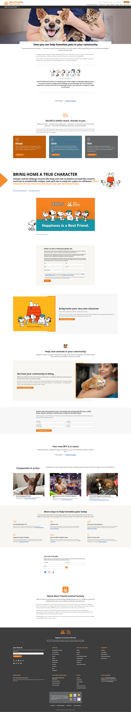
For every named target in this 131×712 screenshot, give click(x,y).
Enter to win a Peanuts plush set (19, 190)
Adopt (121, 4)
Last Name (68, 421)
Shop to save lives (93, 537)
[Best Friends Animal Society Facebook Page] (14, 660)
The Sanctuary (102, 4)
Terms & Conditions (77, 705)
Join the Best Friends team (59, 537)
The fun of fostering (54, 528)
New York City (104, 654)
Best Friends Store (56, 681)
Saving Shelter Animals (92, 4)
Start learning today (24, 541)
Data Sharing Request (60, 705)
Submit (66, 567)
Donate (126, 2)
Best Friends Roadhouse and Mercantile (58, 678)
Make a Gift (55, 154)
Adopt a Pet (19, 154)
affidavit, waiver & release (68, 275)
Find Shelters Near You (43, 430)
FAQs (78, 683)
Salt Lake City (104, 658)
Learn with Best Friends (21, 537)
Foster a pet (54, 524)
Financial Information (81, 688)
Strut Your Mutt (55, 685)
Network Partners (56, 683)
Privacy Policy (69, 705)
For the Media (80, 681)
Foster (78, 654)
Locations (110, 2)
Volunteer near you (20, 524)
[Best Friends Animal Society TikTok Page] (16, 663)
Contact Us (53, 705)
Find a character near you (34, 190)
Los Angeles (103, 652)
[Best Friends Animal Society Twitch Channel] (19, 663)
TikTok (53, 572)
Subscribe (16, 656)
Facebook (45, 572)
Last (66, 263)
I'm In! (47, 280)
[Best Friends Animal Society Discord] (21, 663)
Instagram (49, 572)
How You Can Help (110, 4)
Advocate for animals (95, 524)
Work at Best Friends (81, 664)
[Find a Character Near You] (65, 314)
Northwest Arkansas (105, 656)
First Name (38, 421)
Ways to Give (55, 660)
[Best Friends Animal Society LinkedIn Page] (21, 660)
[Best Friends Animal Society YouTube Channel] (14, 663)
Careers (78, 677)
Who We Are (100, 2)
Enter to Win (91, 154)
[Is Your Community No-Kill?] (65, 380)
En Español (118, 2)
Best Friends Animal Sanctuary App (20, 677)
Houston (103, 650)
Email (45, 266)
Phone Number (46, 270)
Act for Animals (55, 654)
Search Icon (123, 2)
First (45, 263)
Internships (79, 679)
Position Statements (81, 686)
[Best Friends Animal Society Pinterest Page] (19, 660)
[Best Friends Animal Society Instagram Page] (16, 660)
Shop (114, 2)
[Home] (13, 3)
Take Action (79, 660)
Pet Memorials (105, 2)
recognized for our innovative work (59, 697)
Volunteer (79, 662)
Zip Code (67, 266)
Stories (117, 4)
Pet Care (54, 664)
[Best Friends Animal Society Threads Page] (23, 660)
